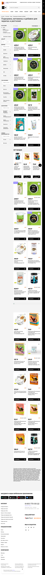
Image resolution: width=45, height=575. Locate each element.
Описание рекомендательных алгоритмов (33, 567)
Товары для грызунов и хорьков (7, 517)
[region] (21, 11)
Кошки (16, 11)
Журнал (2, 544)
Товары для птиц (4, 521)
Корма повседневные (6, 30)
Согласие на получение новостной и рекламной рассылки (34, 564)
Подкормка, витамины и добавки (7, 32)
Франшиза (3, 559)
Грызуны (26, 11)
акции (11, 11)
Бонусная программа (5, 534)
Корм (4, 27)
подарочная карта (23, 2)
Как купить (3, 538)
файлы (13, 570)
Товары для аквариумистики (6, 515)
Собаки (21, 11)
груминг (34, 2)
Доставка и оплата (4, 540)
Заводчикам (3, 536)
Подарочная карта (4, 506)
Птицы (35, 11)
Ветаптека (3, 523)
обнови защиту (5, 11)
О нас (2, 555)
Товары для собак (4, 510)
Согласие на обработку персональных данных (19, 567)
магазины (30, 2)
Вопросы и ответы (4, 546)
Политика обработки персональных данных (19, 564)
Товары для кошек (4, 508)
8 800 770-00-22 (32, 504)
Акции (2, 529)
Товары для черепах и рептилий (7, 519)
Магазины (3, 553)
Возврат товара (4, 542)
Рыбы (31, 11)
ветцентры (38, 2)
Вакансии (2, 557)
